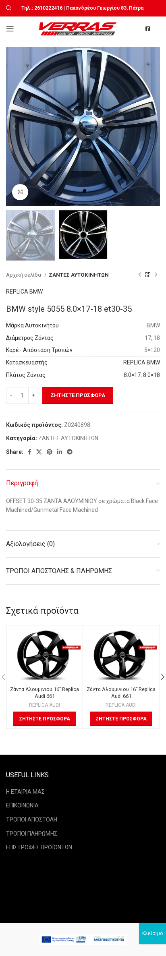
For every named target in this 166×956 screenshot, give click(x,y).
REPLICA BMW (24, 291)
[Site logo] (78, 28)
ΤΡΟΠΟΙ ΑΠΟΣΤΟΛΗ (31, 819)
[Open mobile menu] (10, 29)
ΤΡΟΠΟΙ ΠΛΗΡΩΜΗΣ (31, 833)
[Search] (7, 8)
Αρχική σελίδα (24, 275)
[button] (44, 719)
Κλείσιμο (152, 933)
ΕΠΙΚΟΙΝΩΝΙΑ (22, 805)
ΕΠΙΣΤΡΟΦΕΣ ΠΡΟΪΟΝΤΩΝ (39, 847)
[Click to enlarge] (20, 192)
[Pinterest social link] (49, 452)
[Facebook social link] (29, 452)
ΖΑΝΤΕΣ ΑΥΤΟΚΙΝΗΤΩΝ (79, 275)
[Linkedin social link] (59, 452)
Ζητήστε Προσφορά (77, 395)
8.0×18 (151, 375)
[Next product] (156, 275)
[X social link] (39, 452)
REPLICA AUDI (44, 705)
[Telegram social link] (69, 452)
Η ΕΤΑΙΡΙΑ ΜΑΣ (25, 791)
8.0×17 (132, 375)
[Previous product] (140, 275)
